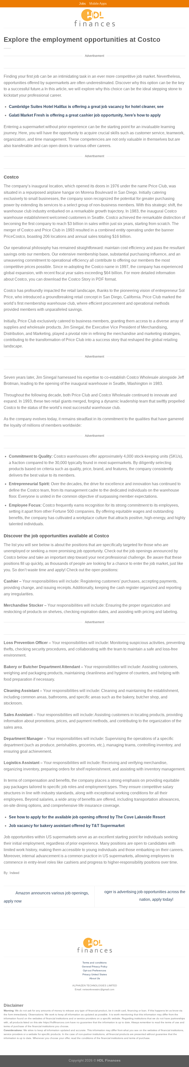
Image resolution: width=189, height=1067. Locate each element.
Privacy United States (94, 974)
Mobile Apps (98, 3)
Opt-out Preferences (94, 970)
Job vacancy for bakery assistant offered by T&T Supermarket (67, 826)
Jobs (82, 3)
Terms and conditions (94, 962)
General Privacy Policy (94, 966)
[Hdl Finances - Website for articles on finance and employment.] (94, 17)
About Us (94, 978)
